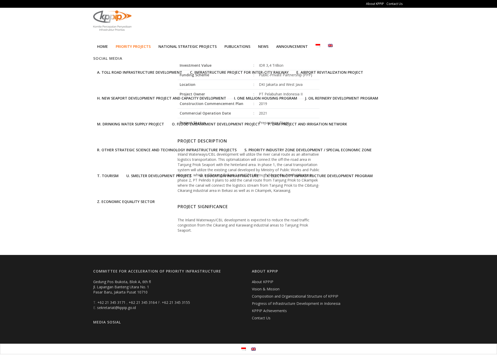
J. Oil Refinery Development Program (341, 98)
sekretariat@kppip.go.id (116, 307)
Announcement (292, 46)
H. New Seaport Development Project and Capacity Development (161, 98)
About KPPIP (375, 4)
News (263, 46)
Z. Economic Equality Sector (126, 201)
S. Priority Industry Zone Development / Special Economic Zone (308, 149)
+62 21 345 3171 (112, 302)
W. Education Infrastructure (229, 175)
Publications (237, 46)
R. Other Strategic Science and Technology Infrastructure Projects (167, 149)
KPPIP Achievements (269, 310)
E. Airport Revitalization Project (329, 72)
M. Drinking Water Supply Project (130, 124)
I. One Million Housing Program (265, 98)
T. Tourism (108, 175)
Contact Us (394, 4)
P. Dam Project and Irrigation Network (307, 124)
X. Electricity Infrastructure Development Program (320, 175)
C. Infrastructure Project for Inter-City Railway (239, 72)
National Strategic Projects (187, 46)
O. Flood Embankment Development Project (216, 124)
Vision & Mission (266, 288)
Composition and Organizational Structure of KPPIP (295, 296)
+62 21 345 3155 (176, 302)
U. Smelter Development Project (159, 175)
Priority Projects (133, 46)
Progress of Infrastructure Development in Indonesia (296, 303)
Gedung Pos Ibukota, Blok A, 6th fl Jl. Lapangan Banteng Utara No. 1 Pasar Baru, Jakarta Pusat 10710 (122, 287)
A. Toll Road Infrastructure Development (139, 72)
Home (102, 46)
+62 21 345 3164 (143, 302)
